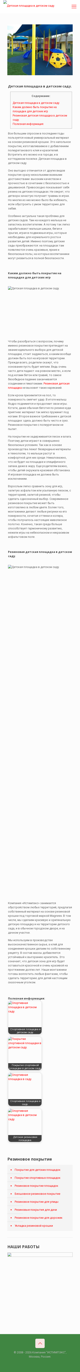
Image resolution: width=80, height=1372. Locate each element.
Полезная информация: (28, 124)
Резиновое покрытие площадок (36, 1185)
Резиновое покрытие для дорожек (38, 1217)
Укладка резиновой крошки (34, 1225)
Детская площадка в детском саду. (36, 102)
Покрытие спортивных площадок (37, 1177)
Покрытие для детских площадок (37, 1169)
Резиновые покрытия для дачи (36, 1209)
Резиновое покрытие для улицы (36, 1201)
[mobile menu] (74, 6)
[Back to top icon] (40, 1343)
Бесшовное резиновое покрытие (37, 1193)
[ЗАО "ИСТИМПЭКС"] (29, 5)
